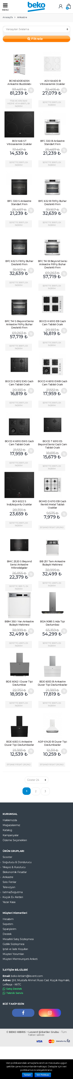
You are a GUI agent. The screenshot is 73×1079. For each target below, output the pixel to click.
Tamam (27, 1075)
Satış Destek (14, 988)
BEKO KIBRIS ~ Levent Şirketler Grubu (34, 1032)
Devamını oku (31, 150)
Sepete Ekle (31, 90)
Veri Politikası (42, 1075)
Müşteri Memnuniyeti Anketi (20, 959)
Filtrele (36, 39)
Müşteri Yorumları (13, 954)
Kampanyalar (10, 835)
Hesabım (8, 919)
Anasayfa (8, 17)
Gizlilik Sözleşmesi (13, 944)
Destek (7, 934)
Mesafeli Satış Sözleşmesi (18, 939)
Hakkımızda (10, 820)
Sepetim (8, 924)
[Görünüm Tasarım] (63, 1040)
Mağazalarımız (11, 825)
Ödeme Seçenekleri (15, 840)
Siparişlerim (9, 929)
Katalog (7, 830)
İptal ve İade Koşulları (15, 949)
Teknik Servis (14, 993)
